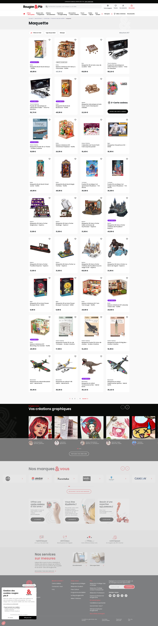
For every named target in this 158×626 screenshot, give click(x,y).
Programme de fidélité (78, 592)
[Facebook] (110, 595)
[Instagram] (122, 595)
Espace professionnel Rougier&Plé (97, 596)
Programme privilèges (78, 583)
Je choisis (37, 519)
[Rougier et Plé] (30, 587)
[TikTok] (126, 595)
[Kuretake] (40, 479)
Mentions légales (28, 619)
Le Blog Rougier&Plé (77, 595)
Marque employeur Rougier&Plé (96, 609)
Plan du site (130, 620)
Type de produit (50, 33)
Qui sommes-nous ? (96, 606)
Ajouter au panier (42, 71)
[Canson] (117, 479)
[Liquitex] (66, 479)
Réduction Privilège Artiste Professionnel (96, 589)
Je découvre (106, 519)
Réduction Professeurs (97, 593)
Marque (62, 33)
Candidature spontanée (97, 603)
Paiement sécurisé (119, 620)
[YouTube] (114, 595)
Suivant (84, 398)
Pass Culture (75, 589)
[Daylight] (92, 479)
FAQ (53, 589)
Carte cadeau (56, 583)
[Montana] (14, 479)
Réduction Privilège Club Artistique (97, 584)
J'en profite (72, 519)
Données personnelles (106, 620)
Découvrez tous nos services (44, 571)
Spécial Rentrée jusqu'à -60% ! (79, 1)
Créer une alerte (67, 71)
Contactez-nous (57, 586)
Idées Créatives (76, 598)
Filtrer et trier (37, 33)
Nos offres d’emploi (97, 614)
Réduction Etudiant (77, 586)
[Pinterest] (118, 595)
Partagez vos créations (79, 454)
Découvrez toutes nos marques (79, 491)
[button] (123, 7)
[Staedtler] (143, 479)
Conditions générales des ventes (89, 620)
